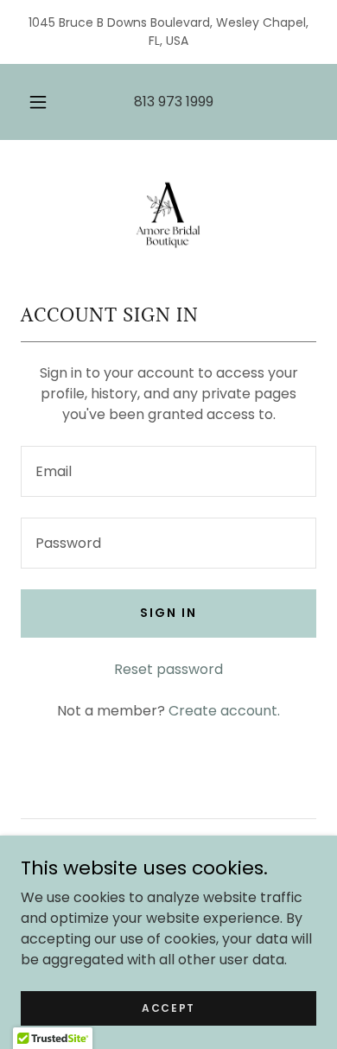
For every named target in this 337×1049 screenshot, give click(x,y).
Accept (168, 1007)
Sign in (168, 612)
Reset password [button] (168, 669)
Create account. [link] (224, 711)
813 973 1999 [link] (173, 101)
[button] (38, 102)
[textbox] (168, 471)
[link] (168, 208)
